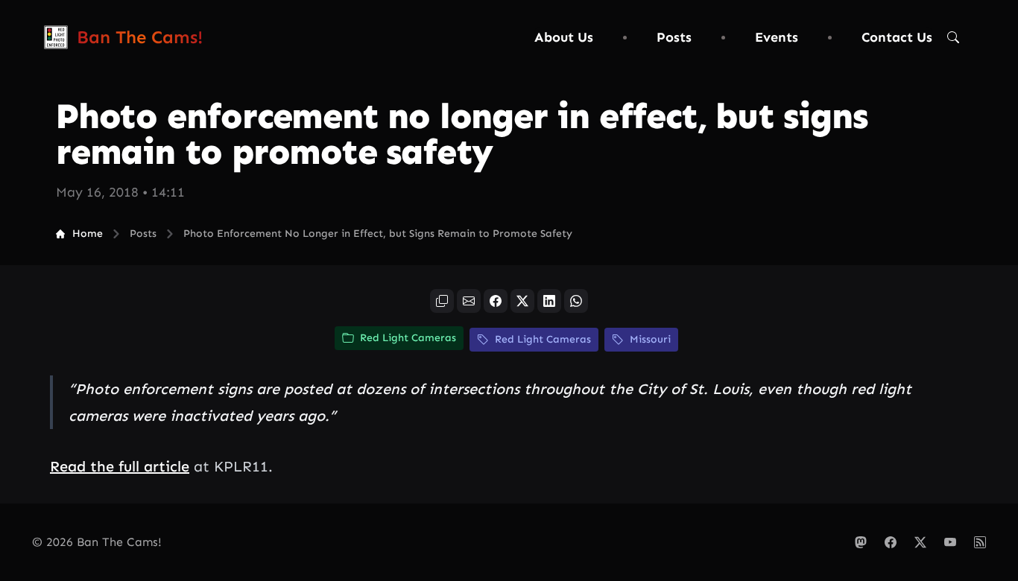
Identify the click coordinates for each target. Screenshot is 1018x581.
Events (776, 37)
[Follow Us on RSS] (980, 542)
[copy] (442, 301)
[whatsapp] (576, 301)
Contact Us (896, 37)
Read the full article (119, 466)
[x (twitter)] (522, 301)
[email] (469, 301)
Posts (674, 37)
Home (87, 233)
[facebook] (496, 301)
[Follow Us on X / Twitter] (920, 542)
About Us (563, 37)
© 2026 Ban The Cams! (97, 542)
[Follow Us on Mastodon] (861, 542)
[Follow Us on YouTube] (950, 542)
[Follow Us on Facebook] (891, 542)
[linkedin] (549, 301)
